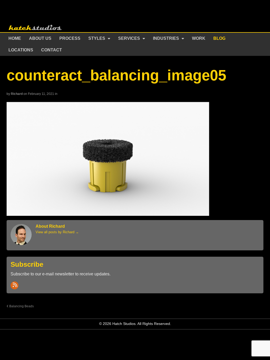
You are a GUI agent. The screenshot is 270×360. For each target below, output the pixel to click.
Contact (51, 50)
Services (129, 38)
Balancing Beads (21, 306)
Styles (96, 38)
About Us (40, 38)
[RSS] (14, 285)
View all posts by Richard (57, 232)
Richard (17, 94)
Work (198, 38)
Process (69, 38)
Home (14, 38)
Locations (20, 50)
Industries (166, 38)
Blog (219, 38)
